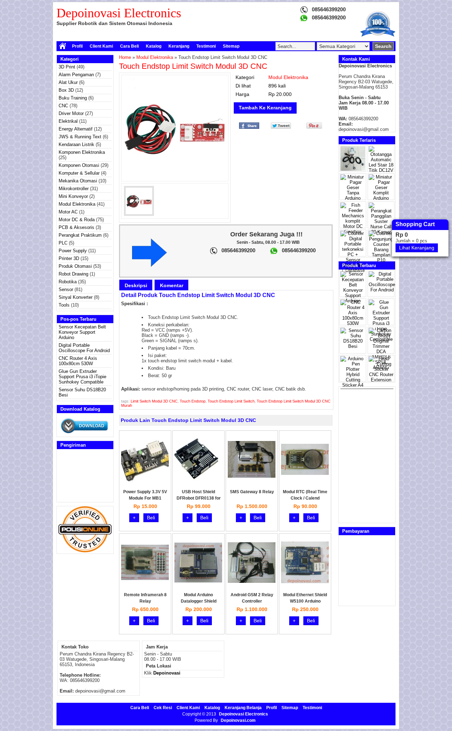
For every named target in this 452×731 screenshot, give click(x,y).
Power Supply (73, 250)
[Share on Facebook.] (249, 127)
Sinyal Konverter (76, 297)
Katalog (153, 46)
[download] (85, 434)
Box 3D (66, 90)
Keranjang (178, 46)
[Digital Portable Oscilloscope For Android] (382, 289)
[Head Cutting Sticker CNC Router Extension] (381, 379)
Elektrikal (68, 121)
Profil (77, 46)
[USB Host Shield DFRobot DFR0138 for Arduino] (198, 481)
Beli (151, 517)
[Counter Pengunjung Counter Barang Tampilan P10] (381, 260)
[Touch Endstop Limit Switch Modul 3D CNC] (174, 128)
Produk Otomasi (75, 266)
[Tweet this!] (281, 127)
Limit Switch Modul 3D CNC (154, 401)
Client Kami (101, 46)
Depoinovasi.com (238, 720)
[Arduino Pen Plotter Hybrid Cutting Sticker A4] (352, 385)
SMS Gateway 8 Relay (252, 491)
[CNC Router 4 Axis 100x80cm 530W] (352, 323)
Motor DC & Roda (77, 219)
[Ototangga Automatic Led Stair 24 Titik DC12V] (352, 169)
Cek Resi (163, 707)
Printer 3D (69, 258)
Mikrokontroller (74, 188)
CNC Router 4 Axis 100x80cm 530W (78, 361)
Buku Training (73, 98)
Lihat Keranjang (416, 247)
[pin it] (313, 127)
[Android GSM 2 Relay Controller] (251, 581)
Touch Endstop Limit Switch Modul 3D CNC (193, 66)
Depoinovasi (166, 673)
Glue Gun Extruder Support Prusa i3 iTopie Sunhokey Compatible (82, 377)
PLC (63, 243)
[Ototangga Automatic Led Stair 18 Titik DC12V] (381, 170)
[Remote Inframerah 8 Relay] (145, 578)
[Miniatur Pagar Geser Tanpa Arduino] (352, 198)
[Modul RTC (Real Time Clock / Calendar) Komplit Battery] (305, 473)
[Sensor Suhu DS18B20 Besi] (352, 346)
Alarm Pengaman (76, 74)
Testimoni (206, 46)
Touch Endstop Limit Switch (231, 401)
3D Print (67, 67)
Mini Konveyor (73, 196)
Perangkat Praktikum (80, 235)
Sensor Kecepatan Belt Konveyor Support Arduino (82, 332)
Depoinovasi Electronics (118, 13)
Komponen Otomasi (79, 165)
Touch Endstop (193, 401)
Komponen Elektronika (82, 152)
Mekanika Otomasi (78, 180)
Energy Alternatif (76, 129)
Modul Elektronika (77, 204)
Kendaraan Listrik (76, 144)
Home (125, 57)
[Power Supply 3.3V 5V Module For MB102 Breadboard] (145, 481)
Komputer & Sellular (79, 173)
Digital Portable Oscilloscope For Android (84, 348)
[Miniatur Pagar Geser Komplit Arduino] (381, 198)
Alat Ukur (68, 82)
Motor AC (68, 212)
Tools (64, 305)
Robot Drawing (73, 274)
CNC (63, 105)
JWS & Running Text (80, 136)
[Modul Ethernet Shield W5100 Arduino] (305, 581)
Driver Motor (71, 113)
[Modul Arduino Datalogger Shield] (198, 581)
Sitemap (231, 46)
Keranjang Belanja (243, 707)
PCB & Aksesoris (76, 227)
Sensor (66, 289)
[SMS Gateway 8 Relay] (251, 476)
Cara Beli (129, 46)
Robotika (68, 281)
